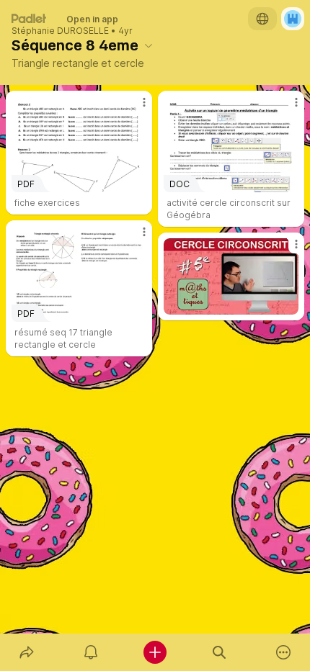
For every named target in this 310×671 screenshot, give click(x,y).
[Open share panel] (26, 652)
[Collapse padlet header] (148, 45)
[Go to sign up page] (292, 18)
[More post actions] (135, 108)
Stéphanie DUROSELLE (60, 31)
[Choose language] (262, 18)
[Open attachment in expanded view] (231, 276)
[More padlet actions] (283, 652)
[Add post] (154, 652)
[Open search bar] (219, 652)
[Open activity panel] (90, 652)
